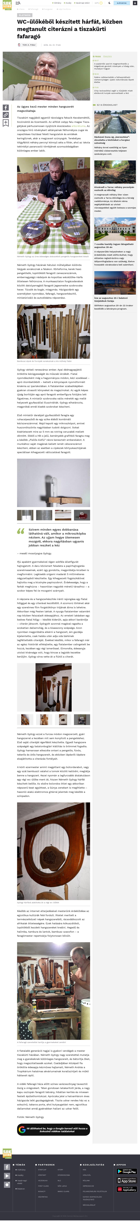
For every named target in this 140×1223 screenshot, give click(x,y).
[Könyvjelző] (6, 123)
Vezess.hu (43, 1181)
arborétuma (78, 126)
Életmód (24, 15)
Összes (107, 56)
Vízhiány (57, 3)
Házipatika (43, 1197)
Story (60, 1170)
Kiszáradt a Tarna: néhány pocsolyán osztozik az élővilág (114, 188)
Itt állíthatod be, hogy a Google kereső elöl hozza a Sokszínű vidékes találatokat (57, 1130)
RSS (84, 1170)
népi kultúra (65, 9)
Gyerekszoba (64, 1175)
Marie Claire (63, 1191)
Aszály (69, 3)
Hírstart (42, 1175)
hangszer (48, 9)
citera (21, 9)
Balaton (21, 1189)
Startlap (42, 1170)
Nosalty (41, 1191)
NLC (59, 1181)
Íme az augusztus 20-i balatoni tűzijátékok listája (111, 299)
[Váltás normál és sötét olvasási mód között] (109, 3)
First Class (43, 1186)
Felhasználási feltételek (95, 1191)
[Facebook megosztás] (6, 108)
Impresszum (88, 1186)
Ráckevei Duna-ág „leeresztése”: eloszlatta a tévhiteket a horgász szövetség (112, 140)
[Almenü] (18, 3)
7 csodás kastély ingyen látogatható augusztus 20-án (114, 245)
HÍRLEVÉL (87, 1175)
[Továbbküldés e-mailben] (6, 115)
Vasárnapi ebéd (82, 3)
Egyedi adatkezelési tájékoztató (92, 1198)
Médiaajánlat (89, 1205)
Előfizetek (122, 3)
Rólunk (86, 1181)
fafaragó (34, 9)
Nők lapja (62, 1186)
